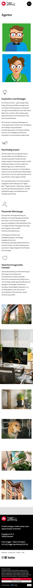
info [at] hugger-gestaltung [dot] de (15, 544)
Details (29, 585)
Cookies (18, 552)
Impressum (4, 552)
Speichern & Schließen (16, 581)
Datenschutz (11, 552)
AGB (23, 552)
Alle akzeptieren (16, 579)
